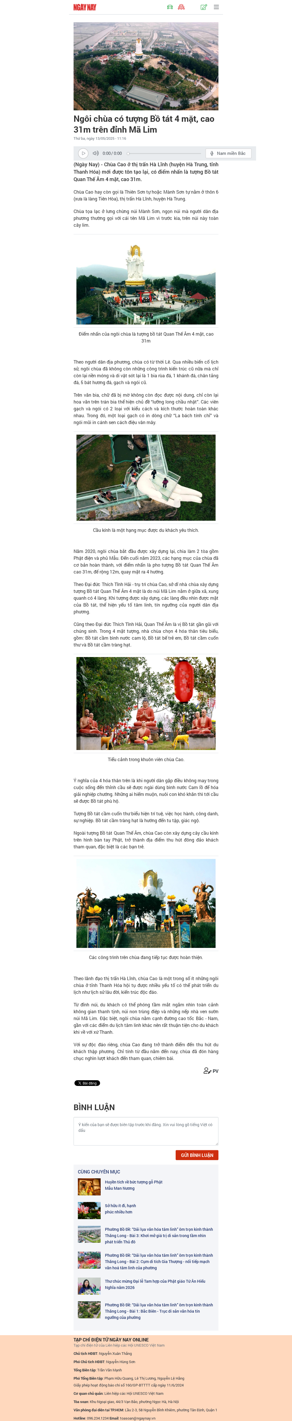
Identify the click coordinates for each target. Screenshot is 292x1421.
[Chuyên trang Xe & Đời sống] (170, 7)
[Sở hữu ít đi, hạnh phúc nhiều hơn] (89, 1210)
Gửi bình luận (197, 1155)
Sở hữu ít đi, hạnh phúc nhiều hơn (120, 1209)
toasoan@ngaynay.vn (137, 1418)
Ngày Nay (85, 7)
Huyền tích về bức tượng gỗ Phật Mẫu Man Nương (134, 1185)
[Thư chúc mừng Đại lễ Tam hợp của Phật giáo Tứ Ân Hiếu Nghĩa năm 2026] (89, 1286)
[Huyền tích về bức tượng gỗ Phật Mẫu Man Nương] (89, 1186)
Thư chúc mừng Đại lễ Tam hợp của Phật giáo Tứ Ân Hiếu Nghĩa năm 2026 (155, 1284)
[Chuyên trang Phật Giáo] (181, 7)
